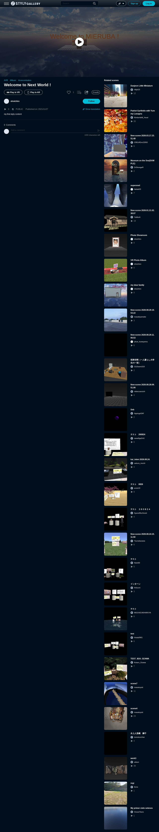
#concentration (24, 80)
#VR (6, 80)
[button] (68, 92)
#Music (13, 80)
